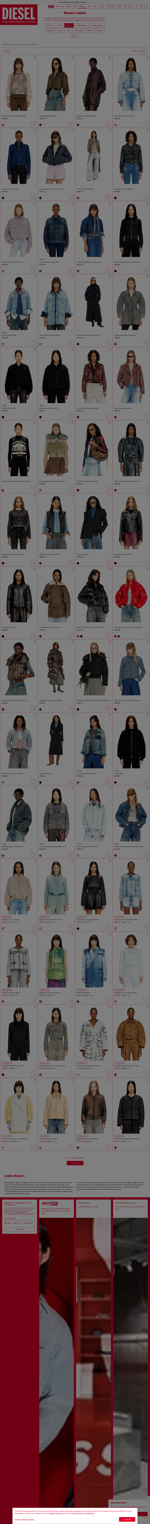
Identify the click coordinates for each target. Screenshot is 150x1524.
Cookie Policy (89, 1513)
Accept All (127, 1519)
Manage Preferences (56, 1513)
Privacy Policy (77, 1513)
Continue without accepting (24, 1519)
